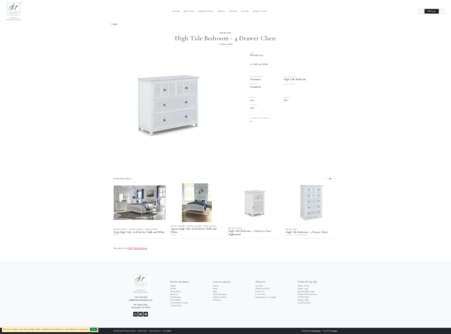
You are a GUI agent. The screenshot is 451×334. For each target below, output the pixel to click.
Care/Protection (304, 302)
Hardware (217, 300)
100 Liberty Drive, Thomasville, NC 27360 (140, 306)
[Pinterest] (145, 314)
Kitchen (173, 288)
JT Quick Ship (175, 305)
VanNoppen (316, 331)
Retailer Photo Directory (307, 294)
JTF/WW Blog (303, 297)
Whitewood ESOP (262, 288)
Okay (93, 329)
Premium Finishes (219, 297)
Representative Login (306, 291)
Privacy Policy (142, 331)
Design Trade (303, 300)
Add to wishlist (226, 44)
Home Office (175, 300)
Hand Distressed (219, 294)
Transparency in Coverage (265, 297)
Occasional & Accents (179, 302)
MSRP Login (431, 11)
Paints (215, 288)
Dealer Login (303, 288)
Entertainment (175, 297)
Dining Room (175, 291)
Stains (215, 291)
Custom (176, 11)
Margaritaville (206, 11)
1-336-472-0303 (140, 297)
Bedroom (174, 294)
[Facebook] (140, 314)
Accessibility (167, 331)
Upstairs (334, 331)
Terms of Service (155, 331)
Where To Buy (260, 11)
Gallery (245, 11)
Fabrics (221, 11)
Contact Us (259, 291)
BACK (115, 24)
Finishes (233, 11)
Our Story (259, 285)
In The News (260, 294)
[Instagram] (135, 314)
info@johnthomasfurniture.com (140, 300)
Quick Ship (189, 11)
